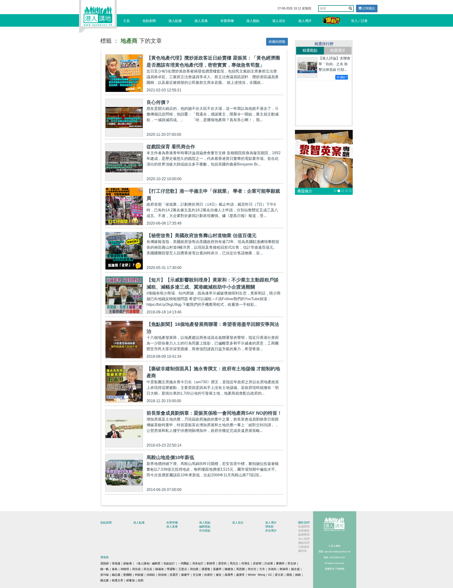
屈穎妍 (104, 563)
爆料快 (302, 551)
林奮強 (130, 580)
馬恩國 (240, 569)
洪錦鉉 (151, 574)
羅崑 (289, 574)
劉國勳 (127, 574)
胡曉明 (125, 569)
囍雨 (140, 580)
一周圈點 (183, 563)
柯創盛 (139, 574)
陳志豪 (104, 580)
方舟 (262, 569)
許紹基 (268, 563)
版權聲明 (304, 534)
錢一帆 (104, 569)
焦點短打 (169, 563)
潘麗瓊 (205, 569)
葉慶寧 (217, 569)
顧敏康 (127, 563)
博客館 (269, 526)
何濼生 (245, 563)
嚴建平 (185, 574)
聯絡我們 (304, 543)
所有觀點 (204, 530)
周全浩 (252, 569)
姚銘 (298, 574)
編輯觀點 (204, 526)
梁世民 (222, 563)
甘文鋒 (197, 574)
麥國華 (280, 563)
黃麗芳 (174, 574)
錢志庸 (116, 574)
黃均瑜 (104, 574)
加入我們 (304, 539)
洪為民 (272, 569)
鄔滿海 (159, 569)
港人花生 (278, 21)
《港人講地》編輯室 (147, 563)
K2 (270, 574)
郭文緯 (292, 563)
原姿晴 (257, 563)
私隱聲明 (304, 526)
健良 (219, 574)
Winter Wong (256, 574)
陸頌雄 (162, 574)
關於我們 (304, 522)
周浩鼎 (136, 569)
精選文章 (117, 580)
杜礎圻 (208, 574)
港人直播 (201, 21)
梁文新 (279, 574)
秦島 (114, 569)
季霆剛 (171, 569)
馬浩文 (234, 563)
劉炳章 (211, 563)
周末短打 (198, 563)
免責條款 (304, 530)
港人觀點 (253, 21)
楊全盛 (295, 569)
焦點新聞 (149, 21)
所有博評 (271, 530)
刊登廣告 (304, 547)
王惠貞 (182, 569)
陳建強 (229, 569)
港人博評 (304, 21)
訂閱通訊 (368, 8)
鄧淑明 (284, 569)
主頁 (126, 21)
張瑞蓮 (116, 563)
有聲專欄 (227, 21)
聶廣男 (229, 574)
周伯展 (194, 569)
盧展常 (240, 574)
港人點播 (175, 21)
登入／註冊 (359, 21)
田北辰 (148, 569)
